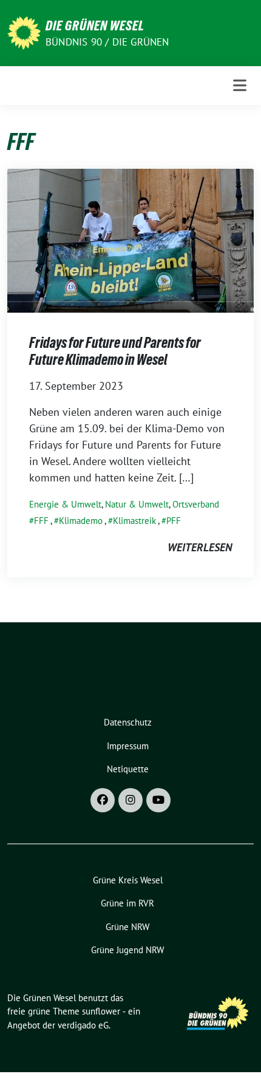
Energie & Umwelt (65, 504)
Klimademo (81, 520)
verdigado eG (83, 1025)
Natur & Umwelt (137, 504)
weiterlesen (200, 547)
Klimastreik (134, 520)
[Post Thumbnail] (130, 239)
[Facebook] (102, 800)
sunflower (101, 1011)
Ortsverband (195, 504)
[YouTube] (158, 800)
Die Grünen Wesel (95, 25)
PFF (173, 520)
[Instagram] (130, 800)
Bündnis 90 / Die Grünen (107, 42)
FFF (41, 520)
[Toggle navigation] (240, 85)
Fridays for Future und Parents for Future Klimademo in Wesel (115, 351)
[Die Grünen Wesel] (24, 32)
